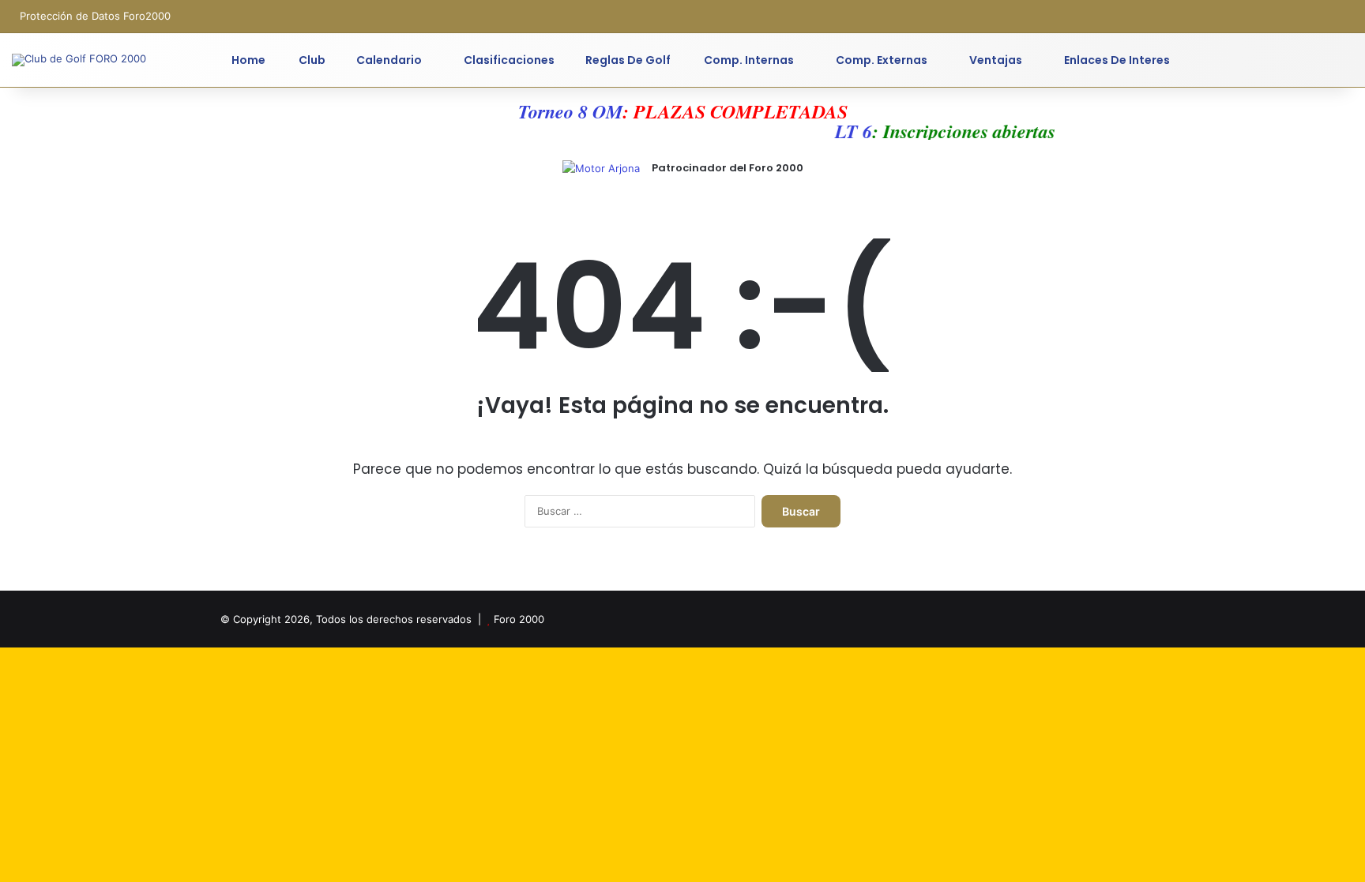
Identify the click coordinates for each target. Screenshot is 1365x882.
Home (248, 60)
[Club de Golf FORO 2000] (79, 60)
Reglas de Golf (628, 60)
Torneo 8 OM (570, 111)
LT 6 (845, 131)
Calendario (389, 60)
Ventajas (994, 60)
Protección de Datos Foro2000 (95, 15)
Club (310, 60)
